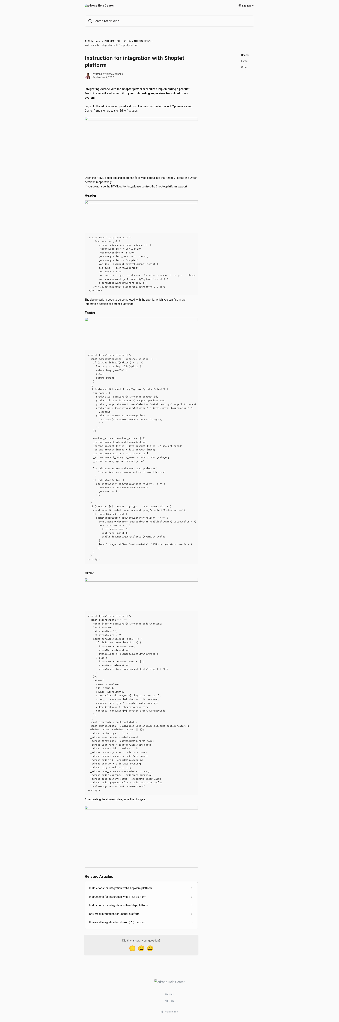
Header (245, 55)
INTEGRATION (112, 41)
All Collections (92, 41)
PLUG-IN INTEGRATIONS (137, 41)
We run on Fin (171, 1011)
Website (169, 994)
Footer (244, 61)
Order (244, 67)
